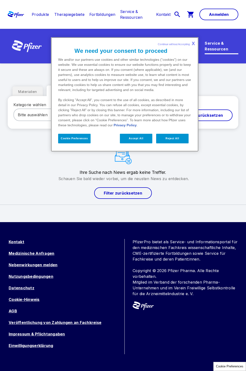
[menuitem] (38, 14)
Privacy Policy (125, 125)
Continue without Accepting (176, 43)
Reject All (172, 138)
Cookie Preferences (229, 366)
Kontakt (16, 241)
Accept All (136, 138)
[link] (40, 14)
